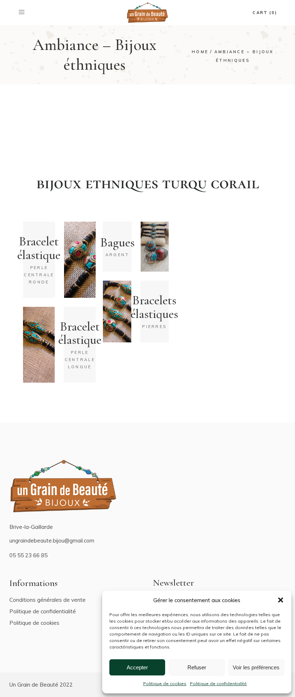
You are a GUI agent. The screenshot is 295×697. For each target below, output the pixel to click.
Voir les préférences (256, 667)
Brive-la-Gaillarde (31, 526)
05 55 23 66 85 (28, 555)
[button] (280, 600)
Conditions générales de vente (47, 599)
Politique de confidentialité (218, 683)
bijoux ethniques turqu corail (147, 183)
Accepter (137, 667)
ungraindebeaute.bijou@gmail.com (51, 540)
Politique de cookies (164, 683)
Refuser (196, 667)
